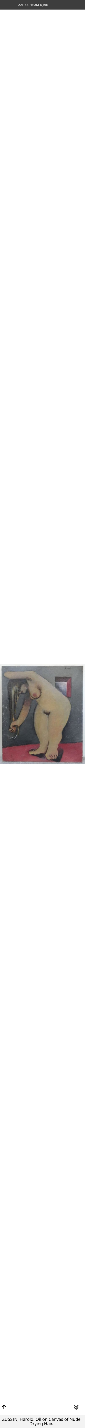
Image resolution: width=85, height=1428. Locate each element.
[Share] (70, 5)
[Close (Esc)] (80, 5)
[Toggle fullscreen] (61, 5)
